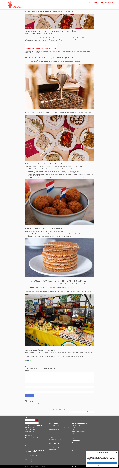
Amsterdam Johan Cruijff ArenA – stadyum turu (34, 455)
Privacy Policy (104, 465)
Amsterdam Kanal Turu (29, 427)
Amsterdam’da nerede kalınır (54, 429)
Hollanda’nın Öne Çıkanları (30, 431)
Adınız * (27, 385)
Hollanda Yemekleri (47, 11)
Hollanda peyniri (43, 171)
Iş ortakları (75, 442)
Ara (36, 420)
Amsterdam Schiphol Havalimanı (55, 447)
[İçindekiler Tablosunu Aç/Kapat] (54, 44)
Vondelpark (48, 51)
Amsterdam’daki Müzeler (32, 437)
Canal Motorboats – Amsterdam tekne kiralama (81, 450)
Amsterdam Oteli (97, 5)
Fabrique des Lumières (29, 445)
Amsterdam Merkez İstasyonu (54, 445)
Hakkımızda (106, 5)
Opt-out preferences (97, 465)
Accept (102, 463)
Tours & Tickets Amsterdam (77, 448)
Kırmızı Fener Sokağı (29, 453)
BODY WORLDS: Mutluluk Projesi (31, 441)
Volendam (74, 427)
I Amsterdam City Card (53, 434)
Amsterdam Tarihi (52, 441)
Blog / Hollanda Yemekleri (37, 33)
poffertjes (79, 111)
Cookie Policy (76, 440)
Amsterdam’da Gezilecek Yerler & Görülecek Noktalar (34, 451)
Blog (41, 11)
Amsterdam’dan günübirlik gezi (80, 423)
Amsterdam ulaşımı (54, 443)
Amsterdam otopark (52, 449)
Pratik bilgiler (88, 5)
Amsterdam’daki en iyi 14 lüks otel (55, 425)
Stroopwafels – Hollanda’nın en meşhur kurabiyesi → (81, 411)
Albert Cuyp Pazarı (28, 459)
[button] (116, 452)
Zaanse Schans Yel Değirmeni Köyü (78, 431)
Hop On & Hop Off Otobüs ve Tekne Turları (33, 433)
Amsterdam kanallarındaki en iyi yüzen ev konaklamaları (59, 427)
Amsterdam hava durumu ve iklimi (55, 439)
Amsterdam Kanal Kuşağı (29, 457)
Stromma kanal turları (76, 446)
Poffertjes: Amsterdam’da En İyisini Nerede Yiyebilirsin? (38, 45)
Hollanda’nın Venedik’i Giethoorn (78, 425)
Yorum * (27, 370)
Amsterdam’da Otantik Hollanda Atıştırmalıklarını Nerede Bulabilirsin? (41, 48)
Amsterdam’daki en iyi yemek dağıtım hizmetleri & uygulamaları (58, 437)
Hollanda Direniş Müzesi (29, 443)
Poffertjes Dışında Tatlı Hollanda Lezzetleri (35, 46)
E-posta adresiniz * (29, 389)
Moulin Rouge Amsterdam (30, 429)
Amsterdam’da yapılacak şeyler (76, 5)
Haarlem (73, 429)
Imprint (108, 465)
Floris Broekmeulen (48, 33)
